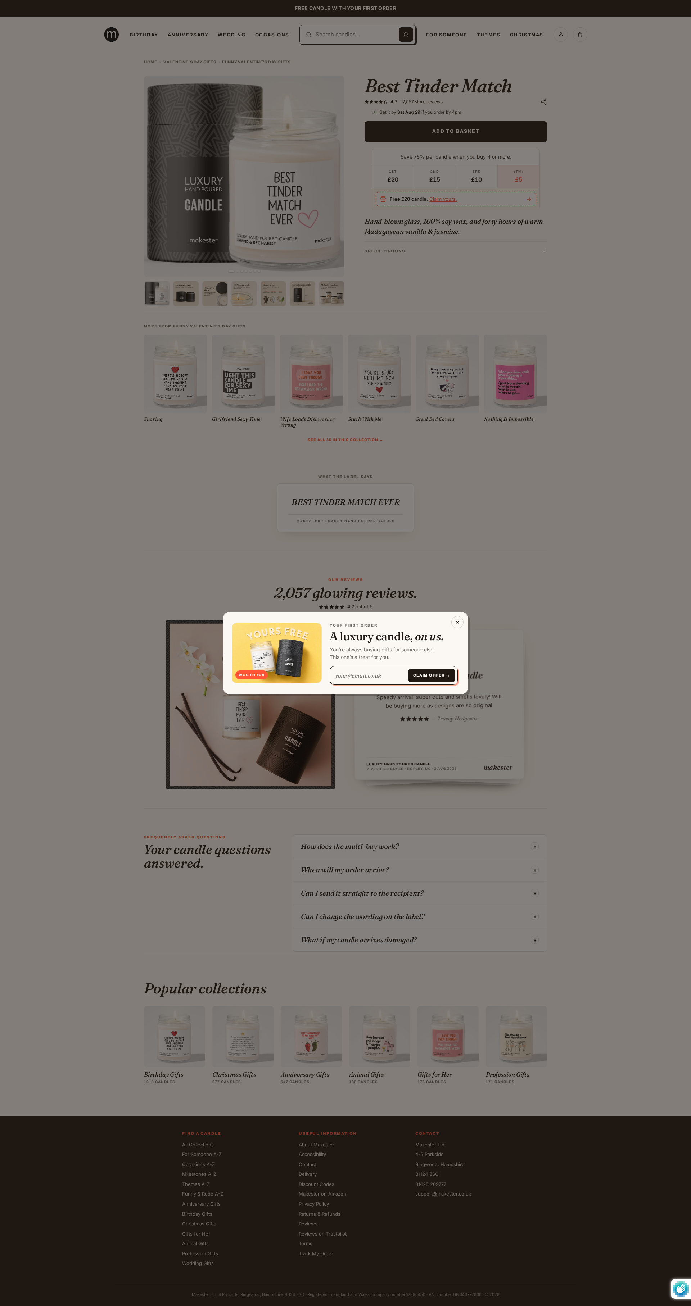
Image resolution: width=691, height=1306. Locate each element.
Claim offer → (431, 675)
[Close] (457, 622)
